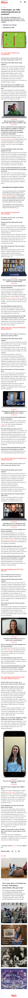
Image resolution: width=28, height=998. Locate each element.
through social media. (10, 792)
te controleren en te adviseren (9, 195)
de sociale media (9, 649)
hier (17, 207)
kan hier (14, 845)
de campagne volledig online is (10, 540)
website (11, 139)
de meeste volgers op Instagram (13, 298)
